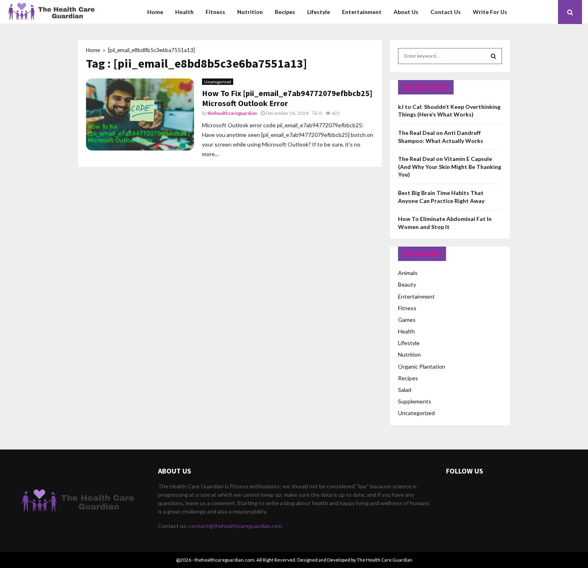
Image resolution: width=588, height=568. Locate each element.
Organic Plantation (421, 366)
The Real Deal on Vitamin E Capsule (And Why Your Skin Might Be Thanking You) (449, 166)
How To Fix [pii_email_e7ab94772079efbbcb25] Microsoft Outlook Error (287, 98)
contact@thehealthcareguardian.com (235, 525)
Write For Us (490, 11)
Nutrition (250, 11)
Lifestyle (318, 11)
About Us (406, 11)
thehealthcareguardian (232, 113)
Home (155, 11)
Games (407, 319)
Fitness (215, 11)
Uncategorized (217, 81)
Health (184, 11)
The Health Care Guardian (384, 560)
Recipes (285, 11)
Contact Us (445, 11)
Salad (404, 389)
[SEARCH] (493, 56)
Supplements (414, 401)
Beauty (407, 284)
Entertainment (362, 11)
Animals (408, 272)
